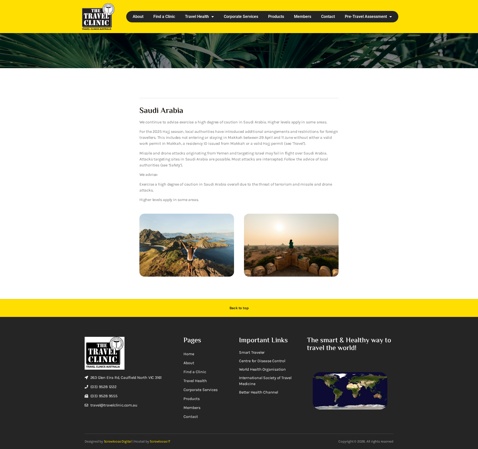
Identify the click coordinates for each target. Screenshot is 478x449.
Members (302, 16)
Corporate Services (241, 16)
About (138, 16)
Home (188, 353)
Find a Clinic (164, 16)
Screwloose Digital (118, 441)
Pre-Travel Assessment (366, 16)
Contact (328, 16)
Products (276, 16)
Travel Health (197, 16)
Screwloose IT (160, 441)
